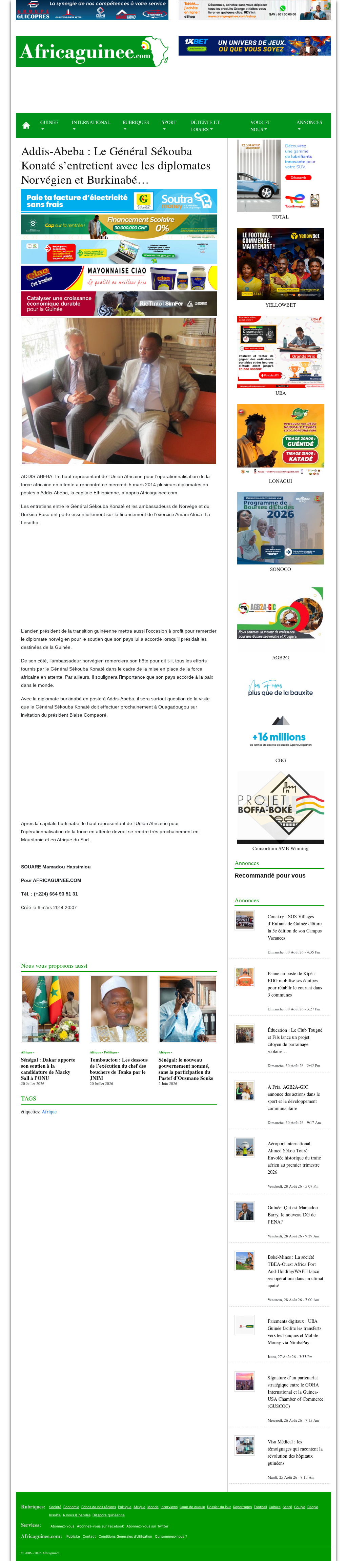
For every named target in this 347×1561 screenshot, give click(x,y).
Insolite (55, 1515)
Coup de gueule (192, 1507)
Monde (153, 1507)
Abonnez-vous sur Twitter (147, 1526)
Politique (124, 1507)
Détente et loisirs (205, 125)
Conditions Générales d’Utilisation (125, 1536)
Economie (71, 1507)
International (91, 122)
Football (260, 1507)
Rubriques (136, 122)
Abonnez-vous (62, 1526)
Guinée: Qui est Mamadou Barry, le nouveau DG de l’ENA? (293, 1214)
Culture (275, 1507)
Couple (299, 1507)
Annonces (309, 122)
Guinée (49, 122)
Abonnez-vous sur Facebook (100, 1526)
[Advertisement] (173, 92)
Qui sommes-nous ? (171, 1536)
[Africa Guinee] (92, 51)
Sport (169, 122)
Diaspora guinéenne (109, 1515)
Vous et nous (260, 125)
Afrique (49, 1111)
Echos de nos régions (98, 1507)
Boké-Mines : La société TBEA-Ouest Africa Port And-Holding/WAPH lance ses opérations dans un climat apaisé (295, 1271)
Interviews (169, 1507)
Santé (287, 1507)
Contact (89, 1536)
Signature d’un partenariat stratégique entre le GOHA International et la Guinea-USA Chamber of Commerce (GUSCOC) (295, 1391)
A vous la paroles (76, 1515)
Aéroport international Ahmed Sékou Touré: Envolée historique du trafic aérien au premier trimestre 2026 (294, 1157)
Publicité (73, 1536)
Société (55, 1507)
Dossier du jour (219, 1507)
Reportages (242, 1507)
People (312, 1507)
